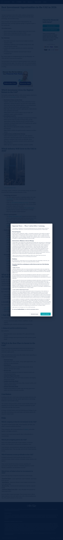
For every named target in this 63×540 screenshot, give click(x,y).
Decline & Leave (34, 314)
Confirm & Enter (45, 314)
